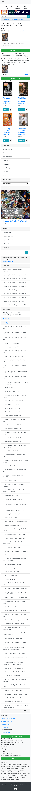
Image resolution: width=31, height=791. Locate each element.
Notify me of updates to (14, 314)
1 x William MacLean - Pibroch (11, 495)
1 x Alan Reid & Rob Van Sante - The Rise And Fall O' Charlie (14, 633)
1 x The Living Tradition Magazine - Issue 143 (14, 333)
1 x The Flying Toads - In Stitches (12, 690)
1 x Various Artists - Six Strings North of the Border (15, 529)
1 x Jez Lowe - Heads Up (10, 575)
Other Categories (7, 168)
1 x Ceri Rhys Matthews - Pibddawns (13, 425)
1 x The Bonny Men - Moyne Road (12, 701)
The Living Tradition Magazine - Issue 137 (22, 131)
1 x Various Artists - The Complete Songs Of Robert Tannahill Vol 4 (15, 593)
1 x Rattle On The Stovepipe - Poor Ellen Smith (14, 433)
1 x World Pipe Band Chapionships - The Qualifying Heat (14, 628)
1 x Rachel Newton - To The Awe (12, 408)
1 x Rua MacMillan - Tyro (10, 466)
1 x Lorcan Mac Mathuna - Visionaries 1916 (15, 694)
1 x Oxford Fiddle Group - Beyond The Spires (13, 500)
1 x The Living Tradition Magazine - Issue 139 (14, 351)
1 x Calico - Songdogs (9, 568)
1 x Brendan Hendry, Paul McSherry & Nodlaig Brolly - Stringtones (13, 648)
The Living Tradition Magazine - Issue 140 (7, 100)
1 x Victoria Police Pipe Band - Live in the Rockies (14, 685)
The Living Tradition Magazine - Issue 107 (14, 297)
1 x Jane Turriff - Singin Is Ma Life (12, 438)
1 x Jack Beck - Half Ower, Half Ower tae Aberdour (14, 680)
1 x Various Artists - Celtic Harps (12, 428)
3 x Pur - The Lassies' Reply (11, 607)
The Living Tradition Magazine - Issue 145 (14, 282)
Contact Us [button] (16, 759)
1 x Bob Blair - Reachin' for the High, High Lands (14, 470)
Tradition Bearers (7, 149)
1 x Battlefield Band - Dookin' (11, 451)
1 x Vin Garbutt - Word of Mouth (12, 698)
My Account (25, 7)
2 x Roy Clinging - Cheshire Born (12, 441)
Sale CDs (5, 171)
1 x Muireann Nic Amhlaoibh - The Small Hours (14, 420)
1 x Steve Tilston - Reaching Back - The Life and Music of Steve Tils (15, 490)
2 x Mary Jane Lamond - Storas (12, 525)
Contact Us (6, 243)
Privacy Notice (7, 232)
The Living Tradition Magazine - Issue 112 (14, 305)
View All (6, 318)
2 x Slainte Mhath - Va (9, 555)
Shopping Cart (7, 323)
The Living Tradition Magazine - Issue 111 (14, 301)
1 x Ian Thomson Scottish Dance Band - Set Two (15, 658)
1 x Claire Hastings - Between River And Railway (14, 602)
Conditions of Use (8, 236)
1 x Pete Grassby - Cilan (9, 480)
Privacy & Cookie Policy (8, 718)
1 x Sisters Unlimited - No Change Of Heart (15, 597)
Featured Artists (7, 156)
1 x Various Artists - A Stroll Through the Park (14, 505)
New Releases (7, 153)
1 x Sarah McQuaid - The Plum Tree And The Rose (15, 583)
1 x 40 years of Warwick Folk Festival (13, 347)
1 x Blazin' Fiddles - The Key (11, 391)
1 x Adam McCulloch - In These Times (13, 510)
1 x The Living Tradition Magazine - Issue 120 (14, 377)
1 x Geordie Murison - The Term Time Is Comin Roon (14, 542)
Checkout (17, 8)
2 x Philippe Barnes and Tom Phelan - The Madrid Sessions (14, 476)
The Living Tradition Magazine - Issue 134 (22, 100)
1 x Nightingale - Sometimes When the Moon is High (15, 461)
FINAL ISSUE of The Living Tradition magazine (13, 270)
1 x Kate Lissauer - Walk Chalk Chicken (14, 547)
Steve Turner (6, 160)
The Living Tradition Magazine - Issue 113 (14, 290)
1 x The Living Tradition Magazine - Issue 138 (14, 643)
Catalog (7, 19)
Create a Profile (5, 732)
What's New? (6, 188)
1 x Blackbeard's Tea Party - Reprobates (14, 610)
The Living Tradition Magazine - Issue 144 (14, 275)
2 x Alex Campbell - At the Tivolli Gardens (15, 521)
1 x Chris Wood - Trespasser (11, 343)
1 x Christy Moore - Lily (9, 579)
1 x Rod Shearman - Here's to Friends (13, 623)
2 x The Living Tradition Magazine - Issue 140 (14, 361)
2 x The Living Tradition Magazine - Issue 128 (14, 455)
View (6, 110)
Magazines (15, 19)
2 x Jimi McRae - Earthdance (11, 404)
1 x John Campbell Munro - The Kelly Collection (13, 485)
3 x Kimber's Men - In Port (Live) (12, 415)
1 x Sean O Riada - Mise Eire (11, 571)
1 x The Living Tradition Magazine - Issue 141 (15, 551)
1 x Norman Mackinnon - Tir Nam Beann (14, 653)
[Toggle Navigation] (3, 2)
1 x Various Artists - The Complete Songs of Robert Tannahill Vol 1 (15, 706)
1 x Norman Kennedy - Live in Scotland (14, 672)
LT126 (21, 19)
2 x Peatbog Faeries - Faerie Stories (13, 514)
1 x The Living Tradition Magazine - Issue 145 (14, 615)
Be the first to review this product (19, 31)
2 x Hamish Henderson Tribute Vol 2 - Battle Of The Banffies (15, 383)
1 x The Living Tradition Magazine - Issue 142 (14, 366)
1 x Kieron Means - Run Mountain (12, 675)
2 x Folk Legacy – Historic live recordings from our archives (14, 446)
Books (4, 175)
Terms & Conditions (6, 721)
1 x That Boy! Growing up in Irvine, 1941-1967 (14, 327)
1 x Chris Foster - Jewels (10, 517)
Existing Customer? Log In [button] (16, 736)
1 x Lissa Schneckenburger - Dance (13, 638)
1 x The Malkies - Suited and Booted (13, 668)
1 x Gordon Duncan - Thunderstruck (13, 401)
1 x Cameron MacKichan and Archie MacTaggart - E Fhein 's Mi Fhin (13, 663)
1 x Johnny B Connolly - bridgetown (13, 564)
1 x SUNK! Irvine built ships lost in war (13, 356)
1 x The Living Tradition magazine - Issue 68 (15, 620)
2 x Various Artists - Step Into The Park (14, 538)
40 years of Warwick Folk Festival (15, 221)
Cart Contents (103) (8, 7)
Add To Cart (16, 50)
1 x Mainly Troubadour (9, 388)
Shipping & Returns (8, 240)
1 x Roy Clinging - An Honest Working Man (15, 588)
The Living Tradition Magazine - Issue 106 (14, 293)
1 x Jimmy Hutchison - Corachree (12, 412)
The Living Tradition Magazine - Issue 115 (14, 286)
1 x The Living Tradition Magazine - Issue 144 (14, 338)
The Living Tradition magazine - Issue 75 (7, 131)
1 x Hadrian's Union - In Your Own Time (14, 534)
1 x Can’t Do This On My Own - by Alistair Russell (14, 396)
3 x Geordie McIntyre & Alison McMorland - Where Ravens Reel (15, 559)
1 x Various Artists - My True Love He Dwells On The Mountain (15, 372)
